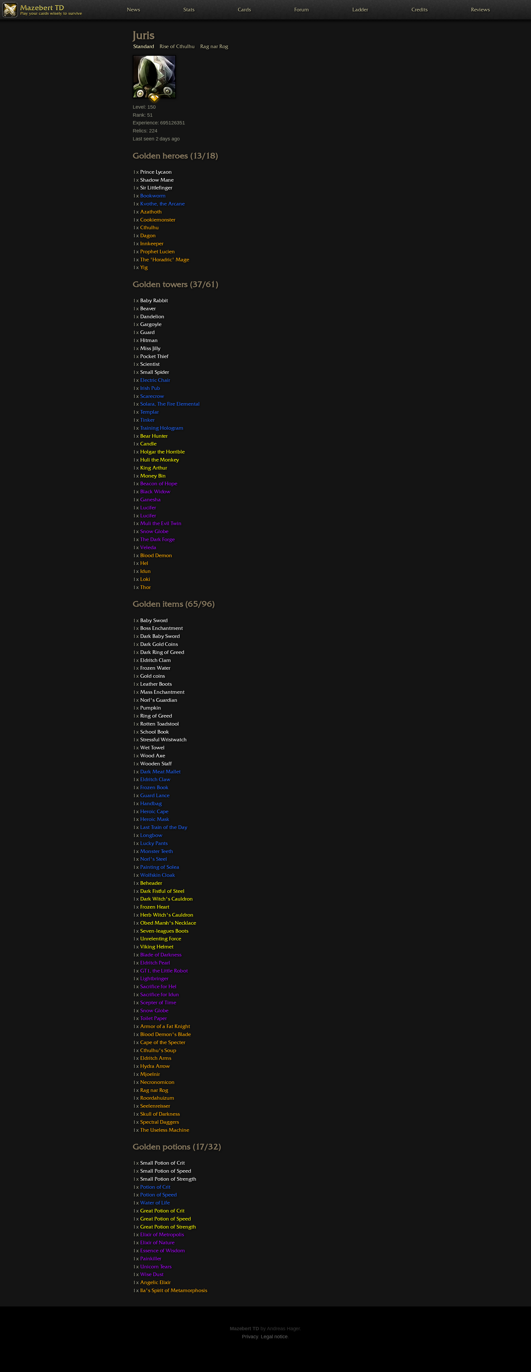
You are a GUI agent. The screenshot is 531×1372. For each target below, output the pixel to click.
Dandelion (152, 317)
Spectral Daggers (159, 1122)
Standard (143, 46)
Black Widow (155, 492)
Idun (145, 571)
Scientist (150, 364)
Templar (149, 412)
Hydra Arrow (155, 1066)
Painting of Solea (159, 867)
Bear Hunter (154, 436)
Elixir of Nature (157, 1243)
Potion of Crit (155, 1187)
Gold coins (152, 676)
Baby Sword (154, 620)
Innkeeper (151, 244)
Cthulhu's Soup (158, 1050)
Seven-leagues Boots (164, 931)
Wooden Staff (156, 764)
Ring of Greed (156, 716)
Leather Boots (156, 684)
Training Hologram (161, 428)
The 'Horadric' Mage (164, 260)
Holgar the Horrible (162, 452)
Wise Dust (151, 1274)
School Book (154, 732)
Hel (144, 563)
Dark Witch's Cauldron (166, 899)
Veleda (148, 547)
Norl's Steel (153, 859)
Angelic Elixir (155, 1282)
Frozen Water (155, 668)
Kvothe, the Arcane (162, 204)
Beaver (148, 309)
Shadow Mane (157, 180)
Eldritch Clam (155, 660)
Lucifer (148, 508)
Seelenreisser (155, 1106)
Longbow (151, 835)
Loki (145, 579)
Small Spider (154, 372)
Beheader (151, 883)
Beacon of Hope (158, 484)
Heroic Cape (154, 811)
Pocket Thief (154, 356)
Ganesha (150, 500)
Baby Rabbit (154, 301)
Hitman (149, 340)
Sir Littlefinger (156, 188)
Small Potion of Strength (168, 1179)
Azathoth (151, 212)
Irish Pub (150, 388)
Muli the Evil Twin (160, 523)
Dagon (148, 236)
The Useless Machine (164, 1130)
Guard (147, 332)
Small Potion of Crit (162, 1163)
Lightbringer (154, 978)
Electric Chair (155, 380)
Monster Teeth (156, 851)
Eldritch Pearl (155, 963)
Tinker (147, 420)
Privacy (250, 1336)
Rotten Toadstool (159, 724)
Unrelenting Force (160, 939)
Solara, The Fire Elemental (170, 404)
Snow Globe (154, 531)
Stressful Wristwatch (163, 740)
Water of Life (155, 1203)
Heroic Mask (155, 819)
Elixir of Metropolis (162, 1235)
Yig (144, 267)
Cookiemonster (157, 220)
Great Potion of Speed (165, 1219)
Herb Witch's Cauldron (166, 915)
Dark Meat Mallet (160, 772)
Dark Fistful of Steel (162, 891)
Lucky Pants (154, 843)
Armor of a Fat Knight (165, 1026)
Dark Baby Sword (160, 636)
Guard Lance (155, 795)
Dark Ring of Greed (162, 652)
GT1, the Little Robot (164, 971)
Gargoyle (151, 324)
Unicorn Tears (155, 1267)
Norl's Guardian (158, 700)
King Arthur (153, 468)
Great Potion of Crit (162, 1211)
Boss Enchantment (161, 628)
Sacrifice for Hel (158, 987)
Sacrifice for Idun (159, 995)
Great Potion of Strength (168, 1227)
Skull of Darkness (160, 1114)
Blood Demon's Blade (165, 1034)
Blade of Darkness (160, 955)
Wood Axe (152, 756)
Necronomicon (157, 1082)
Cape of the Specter (162, 1042)
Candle (148, 444)
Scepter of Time (158, 1003)
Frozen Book (154, 787)
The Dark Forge (157, 539)
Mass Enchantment (162, 692)
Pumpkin (150, 708)
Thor (145, 587)
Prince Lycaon (156, 172)
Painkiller (151, 1259)
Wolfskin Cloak (157, 875)
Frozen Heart (154, 907)
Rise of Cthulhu (177, 46)
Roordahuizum (157, 1098)
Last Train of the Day (163, 827)
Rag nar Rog (214, 46)
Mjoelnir (150, 1074)
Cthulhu (149, 228)
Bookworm (153, 196)
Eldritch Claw (155, 779)
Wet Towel (152, 748)
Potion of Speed (158, 1195)
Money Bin (153, 476)
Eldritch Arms (155, 1058)
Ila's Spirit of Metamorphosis (173, 1290)
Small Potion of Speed (165, 1171)
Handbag (151, 803)
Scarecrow (152, 396)
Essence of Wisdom (162, 1251)
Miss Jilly (150, 348)
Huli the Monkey (159, 460)
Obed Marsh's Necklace (168, 923)
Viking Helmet (156, 947)
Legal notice (274, 1336)
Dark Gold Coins (159, 644)
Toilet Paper (153, 1018)
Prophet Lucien (157, 252)
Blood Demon (156, 555)
